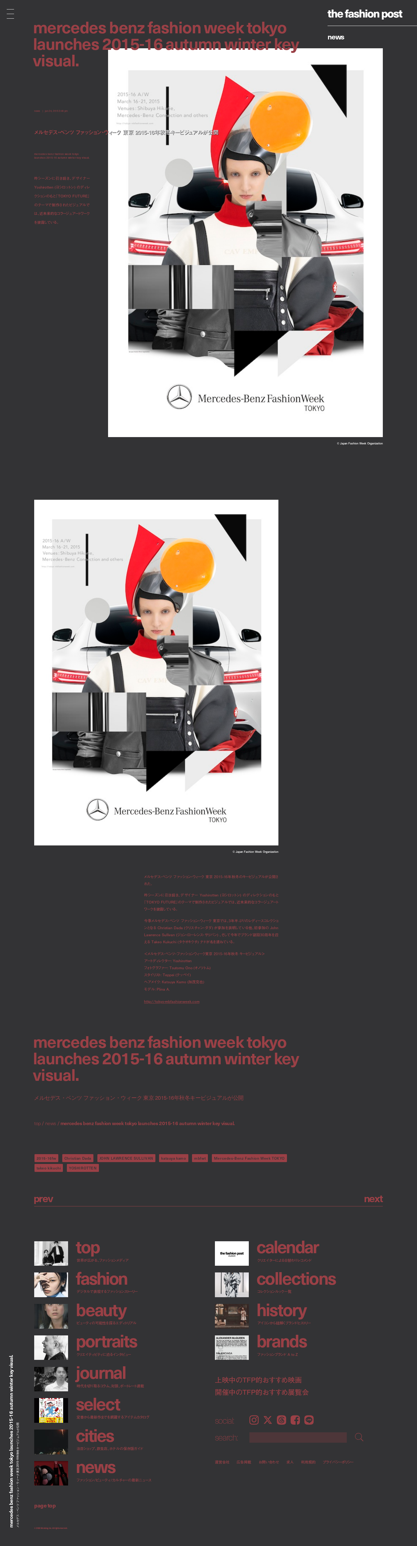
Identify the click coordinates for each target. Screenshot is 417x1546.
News (336, 36)
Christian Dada (77, 1158)
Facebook (295, 1420)
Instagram (254, 1420)
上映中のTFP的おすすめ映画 (258, 1380)
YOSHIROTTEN (83, 1168)
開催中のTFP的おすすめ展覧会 (262, 1392)
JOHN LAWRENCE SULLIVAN (126, 1158)
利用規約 (308, 1461)
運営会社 (222, 1461)
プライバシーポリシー (338, 1461)
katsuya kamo (173, 1158)
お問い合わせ (269, 1461)
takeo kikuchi (49, 1168)
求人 (290, 1461)
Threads (281, 1420)
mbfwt (200, 1158)
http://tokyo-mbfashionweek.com (171, 1001)
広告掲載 (244, 1461)
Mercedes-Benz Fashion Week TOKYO (249, 1158)
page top (45, 1505)
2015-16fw (46, 1158)
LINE (309, 1420)
